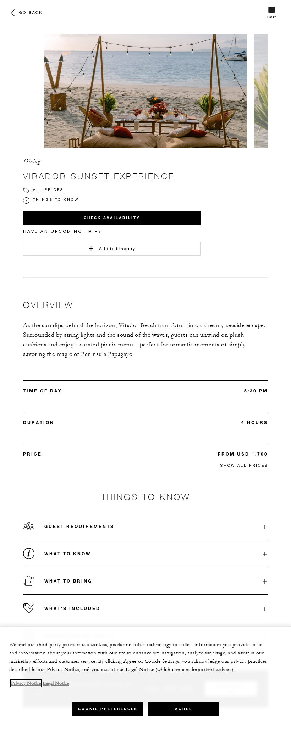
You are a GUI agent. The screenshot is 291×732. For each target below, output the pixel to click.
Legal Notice (56, 683)
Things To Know (56, 199)
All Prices (48, 189)
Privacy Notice (26, 683)
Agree (183, 708)
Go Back (31, 12)
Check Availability (112, 217)
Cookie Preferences (107, 708)
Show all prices (244, 465)
